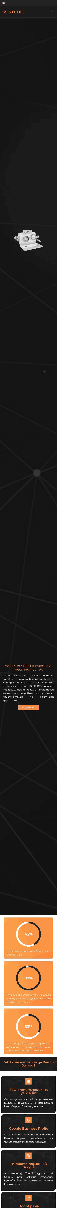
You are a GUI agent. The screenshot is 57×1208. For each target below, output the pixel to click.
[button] (51, 12)
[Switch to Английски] (3, 3)
